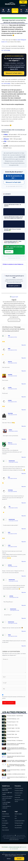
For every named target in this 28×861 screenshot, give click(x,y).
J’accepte (19, 858)
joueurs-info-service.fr (14, 839)
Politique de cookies (19, 823)
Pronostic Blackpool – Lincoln (13, 731)
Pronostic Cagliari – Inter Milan (13, 728)
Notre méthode (5, 814)
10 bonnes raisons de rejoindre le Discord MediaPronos (16, 756)
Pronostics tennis (18, 793)
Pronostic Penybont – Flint (12, 722)
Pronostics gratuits (19, 788)
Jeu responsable (18, 825)
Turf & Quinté (5, 847)
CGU (16, 818)
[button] (14, 264)
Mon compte (5, 827)
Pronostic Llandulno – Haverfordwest (15, 715)
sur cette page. (6, 50)
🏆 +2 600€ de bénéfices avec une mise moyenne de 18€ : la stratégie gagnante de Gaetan (16, 765)
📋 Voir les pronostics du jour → (14, 177)
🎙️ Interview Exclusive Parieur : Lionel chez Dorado (16, 770)
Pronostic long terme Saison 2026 (14, 753)
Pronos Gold (17, 797)
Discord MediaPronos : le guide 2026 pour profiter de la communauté (16, 744)
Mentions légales (18, 814)
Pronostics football (19, 790)
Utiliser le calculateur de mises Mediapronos (13, 264)
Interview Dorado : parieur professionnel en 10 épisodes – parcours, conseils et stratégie (17, 761)
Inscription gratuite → (14, 285)
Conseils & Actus (6, 816)
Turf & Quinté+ (18, 795)
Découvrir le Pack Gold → (14, 73)
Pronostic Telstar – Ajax (12, 734)
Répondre (24, 345)
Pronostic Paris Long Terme (13, 737)
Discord (4, 825)
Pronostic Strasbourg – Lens (13, 718)
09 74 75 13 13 (13, 838)
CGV (16, 816)
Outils (3, 818)
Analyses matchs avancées (14, 847)
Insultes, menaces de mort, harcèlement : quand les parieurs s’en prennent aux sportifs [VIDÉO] (17, 749)
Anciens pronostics (14, 320)
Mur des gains (5, 823)
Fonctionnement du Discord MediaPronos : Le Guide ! (17, 777)
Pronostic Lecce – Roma (12, 725)
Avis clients (4, 820)
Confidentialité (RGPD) (19, 820)
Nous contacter (5, 830)
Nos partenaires (18, 827)
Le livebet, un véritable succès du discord (16, 774)
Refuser (9, 858)
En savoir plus (20, 855)
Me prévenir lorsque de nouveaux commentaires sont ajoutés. (13, 697)
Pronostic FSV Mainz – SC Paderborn (15, 740)
